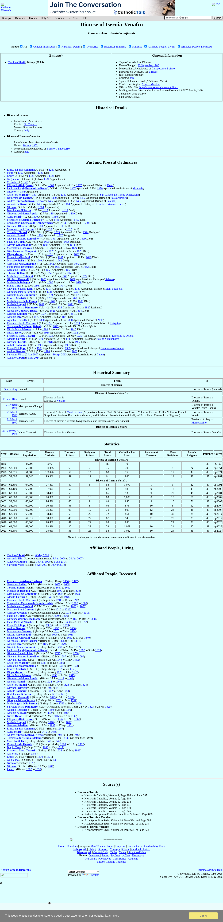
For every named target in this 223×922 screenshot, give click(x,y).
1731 (49, 291)
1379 (100, 188)
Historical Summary (115, 46)
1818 (41, 304)
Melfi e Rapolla (113, 288)
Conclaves (105, 858)
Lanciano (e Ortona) (123, 335)
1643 (77, 263)
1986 (156, 65)
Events (33, 18)
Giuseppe (23, 618)
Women (100, 846)
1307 (20, 172)
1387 (35, 194)
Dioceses (20, 18)
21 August (11, 404)
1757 (79, 294)
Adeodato (22, 310)
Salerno (109, 279)
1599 (83, 238)
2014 (37, 357)
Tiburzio (16, 273)
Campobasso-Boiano (163, 68)
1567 (60, 235)
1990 (47, 351)
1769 (74, 298)
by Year (126, 855)
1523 (57, 232)
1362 (51, 185)
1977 (14, 415)
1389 (63, 194)
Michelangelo (20, 276)
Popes (110, 846)
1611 (72, 244)
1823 (59, 307)
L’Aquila (115, 323)
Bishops (6, 18)
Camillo (16, 62)
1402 (83, 197)
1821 (71, 304)
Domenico (19, 197)
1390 (54, 197)
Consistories (119, 858)
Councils (133, 858)
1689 (72, 279)
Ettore (16, 348)
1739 (75, 291)
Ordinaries (92, 46)
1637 (76, 254)
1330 (40, 172)
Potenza (111, 200)
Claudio (17, 561)
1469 (72, 213)
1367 (79, 185)
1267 (51, 169)
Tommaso (24, 326)
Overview (94, 855)
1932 (75, 332)
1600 (46, 241)
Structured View (137, 852)
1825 (87, 307)
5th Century (30, 124)
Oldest (125, 849)
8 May (29, 357)
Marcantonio (19, 247)
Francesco (24, 219)
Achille (17, 345)
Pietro (10, 172)
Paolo (27, 188)
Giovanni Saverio (20, 288)
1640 (88, 257)
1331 (51, 175)
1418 (65, 210)
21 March (12, 412)
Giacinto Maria (21, 294)
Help (84, 18)
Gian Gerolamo (22, 251)
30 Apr (56, 354)
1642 (59, 260)
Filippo (20, 185)
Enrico (21, 169)
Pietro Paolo (20, 266)
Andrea (25, 200)
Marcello (15, 260)
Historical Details (70, 46)
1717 (62, 285)
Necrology (138, 855)
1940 (40, 338)
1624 (74, 247)
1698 (79, 282)
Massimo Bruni (20, 229)
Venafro (61, 400)
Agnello (17, 320)
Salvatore (15, 354)
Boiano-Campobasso (58, 148)
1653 (48, 269)
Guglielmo (13, 179)
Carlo (14, 216)
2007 (35, 354)
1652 (86, 266)
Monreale (138, 188)
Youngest (115, 849)
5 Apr (29, 354)
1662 (69, 273)
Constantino (30, 222)
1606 (67, 241)
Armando (15, 558)
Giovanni (17, 226)
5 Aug (55, 558)
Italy (131, 77)
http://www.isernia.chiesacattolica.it (158, 87)
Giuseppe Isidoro (21, 291)
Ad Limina (91, 858)
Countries (72, 846)
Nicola (14, 332)
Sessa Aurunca (119, 197)
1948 (68, 338)
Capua (100, 354)
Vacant (122, 852)
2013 (64, 354)
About (16, 869)
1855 (75, 618)
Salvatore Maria (22, 307)
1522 (69, 229)
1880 (42, 320)
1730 (77, 288)
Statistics (137, 46)
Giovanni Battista (23, 238)
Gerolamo (21, 263)
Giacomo (22, 213)
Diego (15, 254)
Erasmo (16, 298)
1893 (77, 323)
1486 (55, 216)
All (85, 849)
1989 (68, 348)
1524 (86, 232)
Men (93, 846)
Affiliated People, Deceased (196, 46)
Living (92, 849)
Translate (94, 874)
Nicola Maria (19, 329)
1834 (79, 310)
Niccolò (11, 191)
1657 (49, 273)
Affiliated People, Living (161, 46)
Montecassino (74, 412)
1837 (43, 313)
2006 (74, 351)
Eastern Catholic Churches (111, 861)
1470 (35, 216)
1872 (36, 316)
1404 (67, 204)
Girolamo (18, 279)
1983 (68, 345)
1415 (45, 210)
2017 (63, 561)
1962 (77, 341)
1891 (49, 323)
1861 (72, 313)
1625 (51, 251)
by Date (115, 855)
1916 (46, 332)
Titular (113, 852)
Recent (105, 855)
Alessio (19, 244)
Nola (100, 320)
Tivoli (110, 185)
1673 (43, 279)
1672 (84, 276)
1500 (86, 222)
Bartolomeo (19, 210)
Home (61, 846)
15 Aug (40, 561)
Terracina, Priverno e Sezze (110, 204)
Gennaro (17, 313)
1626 (79, 251)
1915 (73, 329)
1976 (14, 407)
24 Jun (72, 558)
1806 (80, 301)
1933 (50, 335)
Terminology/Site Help (209, 869)
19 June (27, 145)
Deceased (103, 849)
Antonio (16, 204)
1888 (93, 618)
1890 (70, 320)
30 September (145, 65)
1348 (25, 182)
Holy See (46, 18)
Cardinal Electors (140, 849)
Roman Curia (135, 846)
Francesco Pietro (21, 335)
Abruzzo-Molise (151, 84)
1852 (35, 145)
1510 (60, 226)
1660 (68, 269)
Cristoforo (13, 182)
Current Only (100, 852)
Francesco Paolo (21, 323)
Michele (18, 282)
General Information (44, 46)
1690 (50, 282)
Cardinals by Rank (154, 846)
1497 (76, 219)
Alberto (16, 338)
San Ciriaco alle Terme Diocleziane (119, 194)
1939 (79, 335)
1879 (64, 316)
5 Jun (57, 561)
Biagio (14, 285)
